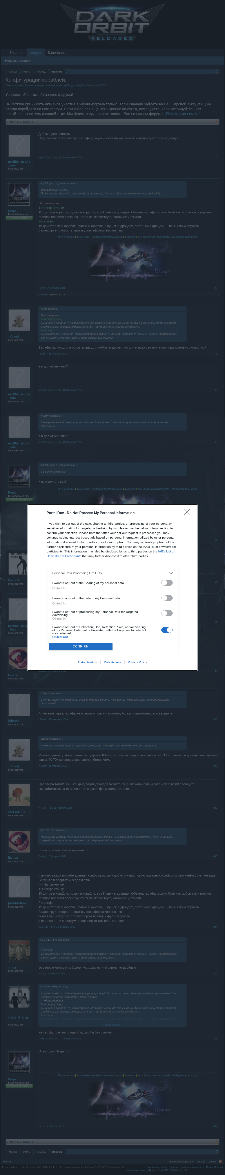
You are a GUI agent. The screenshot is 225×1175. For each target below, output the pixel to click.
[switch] (167, 583)
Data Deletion (87, 662)
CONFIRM (81, 646)
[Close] (188, 513)
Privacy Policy (137, 662)
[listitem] (112, 573)
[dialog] (112, 588)
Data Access (112, 662)
